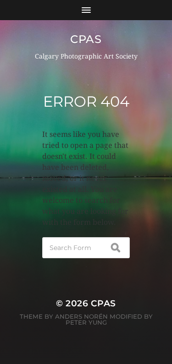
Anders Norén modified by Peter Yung (104, 319)
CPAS (85, 39)
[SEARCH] (115, 248)
